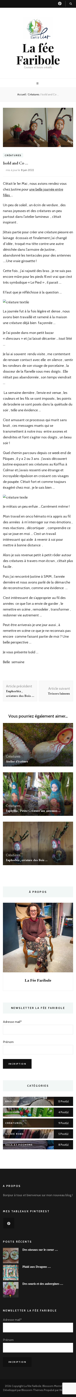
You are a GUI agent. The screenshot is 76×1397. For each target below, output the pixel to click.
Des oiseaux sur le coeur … (40, 1249)
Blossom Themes (32, 1390)
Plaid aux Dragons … (36, 1266)
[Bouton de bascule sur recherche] (71, 4)
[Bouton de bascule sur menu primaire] (38, 83)
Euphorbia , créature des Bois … (27, 860)
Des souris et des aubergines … (42, 1283)
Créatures (13, 155)
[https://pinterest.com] (8, 1223)
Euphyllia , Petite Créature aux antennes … (33, 811)
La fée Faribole (38, 53)
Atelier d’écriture (17, 761)
